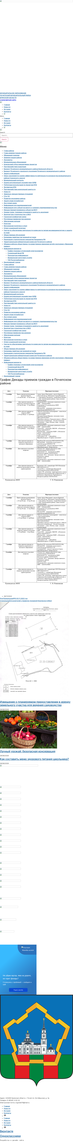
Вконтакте (6, 1131)
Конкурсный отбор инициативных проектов (20, 164)
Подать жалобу (18, 990)
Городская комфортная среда (15, 217)
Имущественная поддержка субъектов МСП (20, 210)
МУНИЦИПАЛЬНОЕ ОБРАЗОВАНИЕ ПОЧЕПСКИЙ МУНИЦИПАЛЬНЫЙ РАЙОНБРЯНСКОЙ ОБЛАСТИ (15, 95)
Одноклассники (10, 1136)
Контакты (7, 111)
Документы (8, 160)
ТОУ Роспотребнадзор (16, 260)
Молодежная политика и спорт (15, 226)
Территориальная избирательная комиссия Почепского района (28, 242)
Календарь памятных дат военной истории (20, 237)
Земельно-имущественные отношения (18, 194)
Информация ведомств (12, 249)
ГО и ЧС (7, 196)
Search (2, 132)
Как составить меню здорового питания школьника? (34, 759)
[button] (36, 116)
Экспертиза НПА (10, 187)
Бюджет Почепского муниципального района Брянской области (28, 169)
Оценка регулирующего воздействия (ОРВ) (20, 182)
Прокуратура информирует (18, 255)
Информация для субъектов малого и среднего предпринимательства (30, 208)
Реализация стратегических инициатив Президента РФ (24, 239)
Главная (7, 105)
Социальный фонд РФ (16, 253)
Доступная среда (10, 203)
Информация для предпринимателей (18, 205)
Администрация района (13, 157)
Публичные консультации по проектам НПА (20, 185)
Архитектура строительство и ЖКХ (17, 214)
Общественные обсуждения (14, 235)
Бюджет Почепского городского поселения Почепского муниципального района (34, 171)
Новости (7, 107)
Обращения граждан (11, 155)
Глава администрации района (15, 153)
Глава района (9, 151)
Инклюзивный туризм (12, 262)
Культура (7, 223)
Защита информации (11, 173)
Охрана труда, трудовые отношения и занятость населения (26, 212)
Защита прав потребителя (13, 201)
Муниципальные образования (15, 162)
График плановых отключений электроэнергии (25, 251)
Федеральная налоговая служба (20, 258)
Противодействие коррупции (15, 167)
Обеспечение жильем (12, 221)
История (7, 109)
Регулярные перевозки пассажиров (17, 219)
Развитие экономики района (14, 198)
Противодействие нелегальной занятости (20, 189)
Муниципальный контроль (14, 180)
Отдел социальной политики (15, 228)
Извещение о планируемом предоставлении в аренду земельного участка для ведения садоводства (35, 703)
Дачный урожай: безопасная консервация (27, 751)
